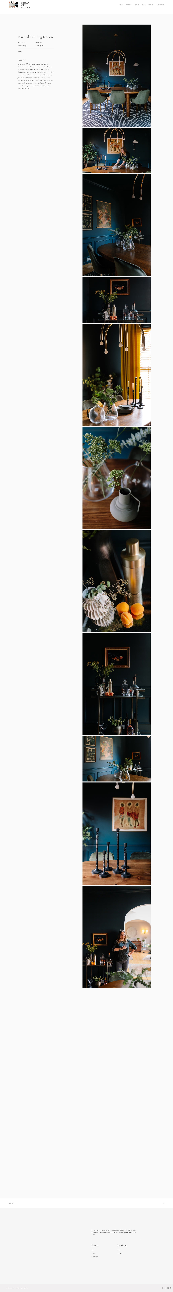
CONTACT (119, 1253)
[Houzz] (165, 1288)
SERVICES (94, 1253)
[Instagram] (163, 1288)
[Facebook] (168, 1288)
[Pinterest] (170, 1288)
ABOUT (93, 1250)
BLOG (118, 1250)
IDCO (26, 1288)
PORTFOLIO (95, 1256)
